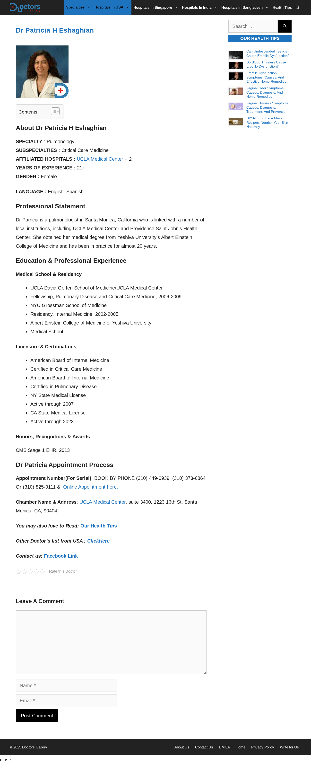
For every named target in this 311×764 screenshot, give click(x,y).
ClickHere (98, 541)
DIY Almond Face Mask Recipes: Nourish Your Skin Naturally (267, 122)
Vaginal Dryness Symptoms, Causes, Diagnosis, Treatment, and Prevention (267, 107)
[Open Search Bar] (297, 7)
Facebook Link (61, 556)
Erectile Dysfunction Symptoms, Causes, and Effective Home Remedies (266, 77)
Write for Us (289, 747)
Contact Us (204, 747)
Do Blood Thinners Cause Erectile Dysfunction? (266, 64)
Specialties (75, 7)
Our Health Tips (98, 525)
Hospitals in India (196, 7)
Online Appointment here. (90, 487)
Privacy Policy (262, 747)
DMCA (224, 747)
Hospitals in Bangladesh (242, 7)
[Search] (285, 26)
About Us (181, 747)
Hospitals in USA (109, 7)
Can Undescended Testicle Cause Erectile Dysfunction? (268, 53)
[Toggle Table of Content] (52, 111)
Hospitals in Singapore (152, 7)
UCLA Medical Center (100, 159)
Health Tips (282, 7)
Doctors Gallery (34, 747)
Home (240, 747)
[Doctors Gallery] (25, 7)
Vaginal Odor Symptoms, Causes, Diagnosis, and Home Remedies (265, 92)
